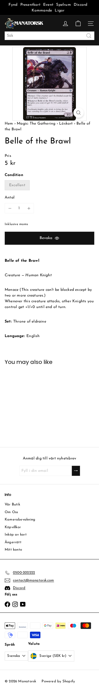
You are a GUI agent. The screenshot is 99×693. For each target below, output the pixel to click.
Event (48, 5)
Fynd (13, 5)
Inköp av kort (16, 534)
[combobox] (49, 35)
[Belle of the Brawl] (24, 402)
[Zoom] (78, 113)
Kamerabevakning (20, 519)
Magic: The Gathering (36, 124)
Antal (10, 197)
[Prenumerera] (76, 471)
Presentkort (30, 5)
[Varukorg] (78, 23)
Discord (80, 5)
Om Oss (11, 512)
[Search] (88, 35)
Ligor (59, 10)
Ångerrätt (13, 542)
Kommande (42, 10)
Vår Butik (12, 504)
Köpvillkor (13, 527)
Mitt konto (13, 549)
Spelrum (63, 5)
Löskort (66, 124)
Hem (9, 124)
